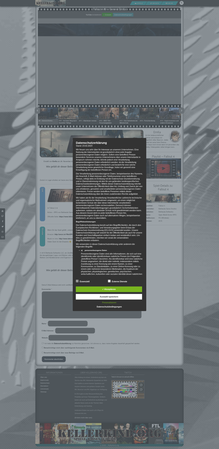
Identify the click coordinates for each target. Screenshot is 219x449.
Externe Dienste (119, 281)
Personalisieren (109, 302)
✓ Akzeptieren (109, 289)
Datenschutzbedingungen (109, 307)
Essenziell (84, 281)
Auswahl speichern (109, 297)
